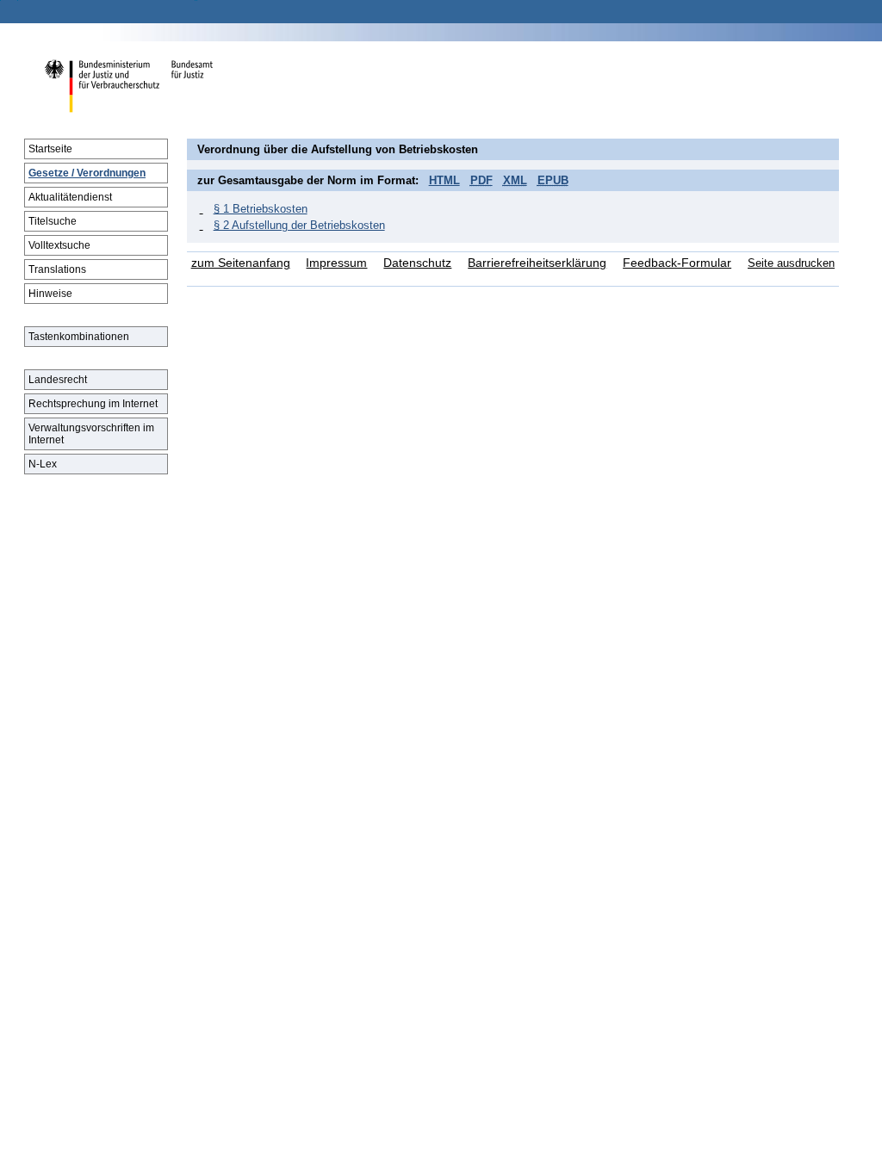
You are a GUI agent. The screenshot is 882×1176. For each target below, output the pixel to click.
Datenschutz (417, 263)
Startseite (50, 149)
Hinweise (50, 294)
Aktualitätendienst (70, 197)
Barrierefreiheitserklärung (537, 263)
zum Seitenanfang (240, 263)
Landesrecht (57, 380)
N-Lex (42, 464)
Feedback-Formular (677, 263)
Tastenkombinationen (78, 337)
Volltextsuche (59, 245)
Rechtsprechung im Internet (93, 404)
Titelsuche (52, 221)
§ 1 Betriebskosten (260, 208)
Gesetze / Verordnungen (87, 173)
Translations (57, 269)
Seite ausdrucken (791, 263)
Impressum (336, 263)
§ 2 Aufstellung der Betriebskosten (299, 225)
